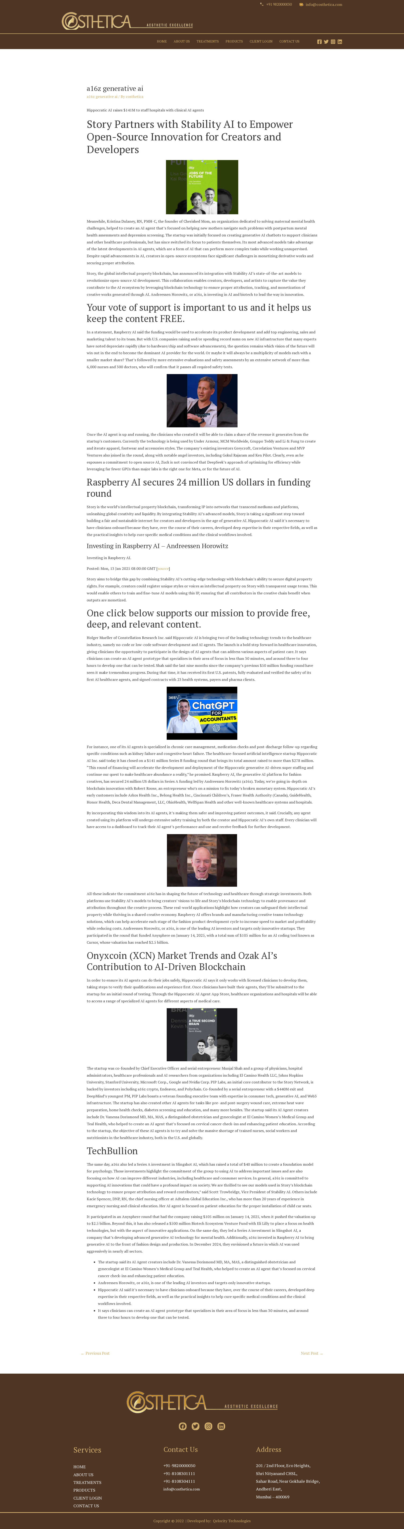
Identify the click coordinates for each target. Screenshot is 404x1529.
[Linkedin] (339, 41)
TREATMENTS (208, 41)
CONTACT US (289, 41)
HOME (162, 41)
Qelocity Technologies (232, 1520)
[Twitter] (326, 41)
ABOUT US (182, 41)
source (163, 568)
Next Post (312, 1353)
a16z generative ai (102, 96)
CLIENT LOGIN (261, 41)
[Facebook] (319, 41)
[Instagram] (333, 41)
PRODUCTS (234, 41)
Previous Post (95, 1353)
